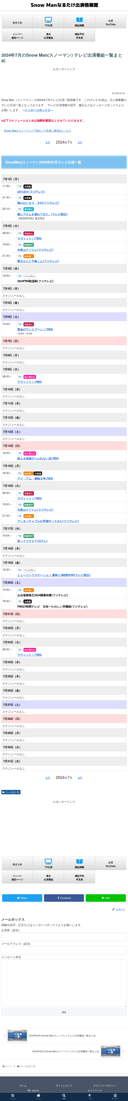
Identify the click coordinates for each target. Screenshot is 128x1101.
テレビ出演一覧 (12, 792)
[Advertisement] (64, 79)
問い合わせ (33, 1090)
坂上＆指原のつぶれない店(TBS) (38, 458)
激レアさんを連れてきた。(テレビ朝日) (42, 214)
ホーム (23, 1085)
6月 (48, 142)
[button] (118, 604)
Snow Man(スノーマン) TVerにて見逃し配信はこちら (37, 130)
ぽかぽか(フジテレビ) (31, 192)
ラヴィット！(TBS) (29, 238)
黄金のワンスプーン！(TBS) (35, 329)
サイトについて (64, 1085)
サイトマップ (95, 1090)
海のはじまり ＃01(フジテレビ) (38, 203)
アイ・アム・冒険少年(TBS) (35, 478)
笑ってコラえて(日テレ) (32, 541)
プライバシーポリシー (104, 1085)
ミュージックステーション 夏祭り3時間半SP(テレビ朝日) (53, 575)
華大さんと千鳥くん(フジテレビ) (38, 261)
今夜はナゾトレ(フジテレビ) (35, 250)
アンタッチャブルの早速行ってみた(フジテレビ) (48, 521)
